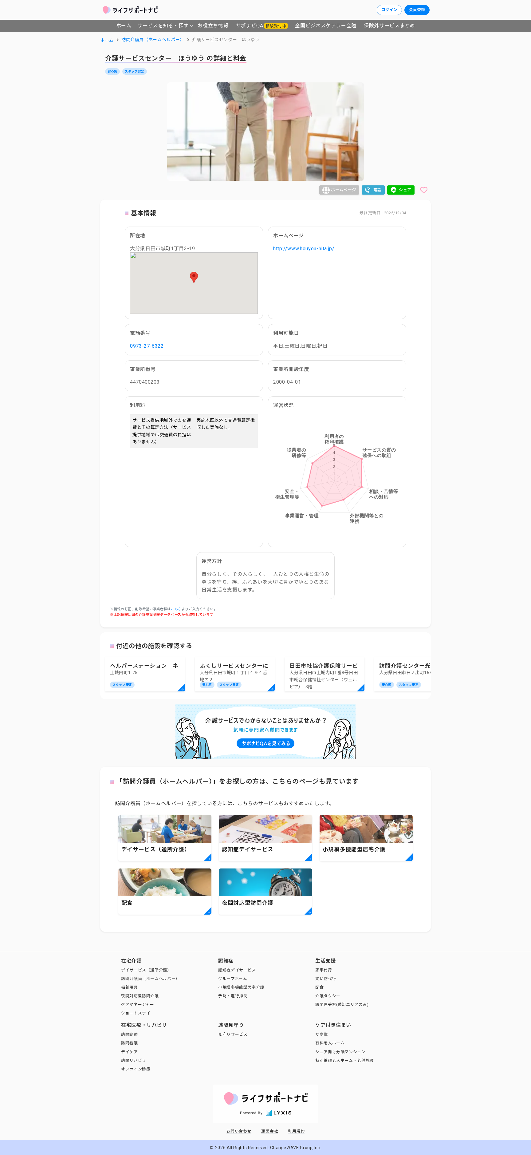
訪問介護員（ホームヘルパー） (150, 978)
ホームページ (343, 190)
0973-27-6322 (147, 346)
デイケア (129, 1052)
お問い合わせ (239, 1131)
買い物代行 (325, 978)
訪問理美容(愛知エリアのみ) (342, 1004)
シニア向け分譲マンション (340, 1052)
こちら (176, 609)
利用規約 (296, 1131)
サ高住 (321, 1034)
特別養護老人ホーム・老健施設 (344, 1060)
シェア (405, 190)
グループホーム (232, 978)
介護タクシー (327, 996)
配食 (319, 987)
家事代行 (323, 970)
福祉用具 (129, 987)
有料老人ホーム (329, 1043)
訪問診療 (129, 1034)
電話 (377, 190)
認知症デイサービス (237, 970)
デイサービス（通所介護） (146, 970)
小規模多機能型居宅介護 (241, 987)
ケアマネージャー (137, 1004)
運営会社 (269, 1131)
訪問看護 (129, 1043)
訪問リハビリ (133, 1060)
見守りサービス (232, 1034)
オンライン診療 (135, 1069)
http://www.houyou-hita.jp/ (304, 248)
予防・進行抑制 (232, 996)
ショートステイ (135, 1013)
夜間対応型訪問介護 (140, 996)
